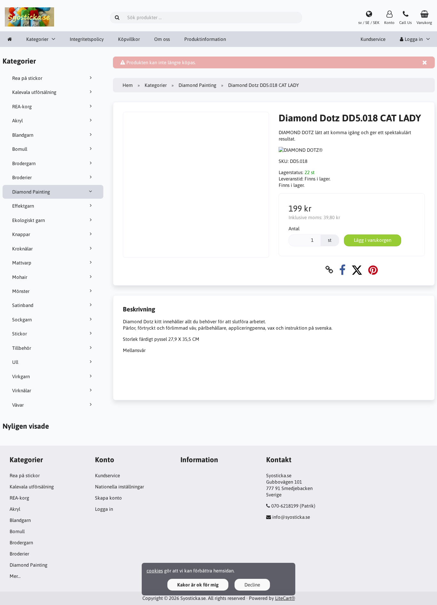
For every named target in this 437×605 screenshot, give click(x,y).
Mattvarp (21, 262)
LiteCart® (285, 598)
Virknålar (21, 390)
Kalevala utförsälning (34, 92)
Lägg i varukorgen (372, 240)
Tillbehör (21, 348)
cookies (155, 570)
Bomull (19, 149)
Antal (294, 228)
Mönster (20, 291)
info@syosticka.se (291, 517)
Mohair (19, 277)
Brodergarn (24, 163)
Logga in (104, 509)
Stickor (19, 333)
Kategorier (37, 39)
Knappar (21, 234)
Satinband (22, 305)
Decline (252, 584)
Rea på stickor (27, 78)
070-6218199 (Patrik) (293, 506)
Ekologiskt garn (28, 220)
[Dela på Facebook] (342, 270)
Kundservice (373, 39)
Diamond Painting (31, 192)
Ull (15, 362)
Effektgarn (23, 206)
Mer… (15, 576)
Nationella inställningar (119, 486)
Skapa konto (108, 498)
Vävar (18, 405)
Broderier (22, 177)
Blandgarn (22, 135)
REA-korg (22, 106)
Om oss (162, 39)
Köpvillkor (129, 39)
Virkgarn (21, 376)
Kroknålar (22, 248)
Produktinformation (205, 39)
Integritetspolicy (87, 39)
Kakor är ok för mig (198, 584)
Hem (128, 85)
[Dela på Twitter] (357, 270)
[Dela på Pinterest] (373, 270)
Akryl (17, 120)
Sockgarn (22, 319)
